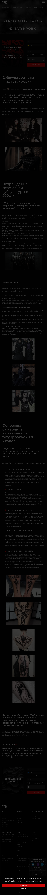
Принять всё (23, 885)
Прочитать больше (23, 892)
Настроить (23, 888)
